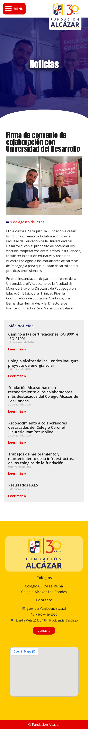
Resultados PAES (23, 485)
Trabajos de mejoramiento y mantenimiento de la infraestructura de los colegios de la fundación (41, 458)
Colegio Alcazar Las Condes (44, 592)
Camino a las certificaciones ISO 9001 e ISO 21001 (43, 336)
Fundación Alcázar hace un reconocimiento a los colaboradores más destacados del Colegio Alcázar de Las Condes (43, 394)
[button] (14, 8)
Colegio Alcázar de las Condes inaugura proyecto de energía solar (43, 363)
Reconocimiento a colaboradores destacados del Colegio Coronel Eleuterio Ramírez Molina (37, 427)
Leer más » (17, 349)
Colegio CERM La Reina (44, 586)
